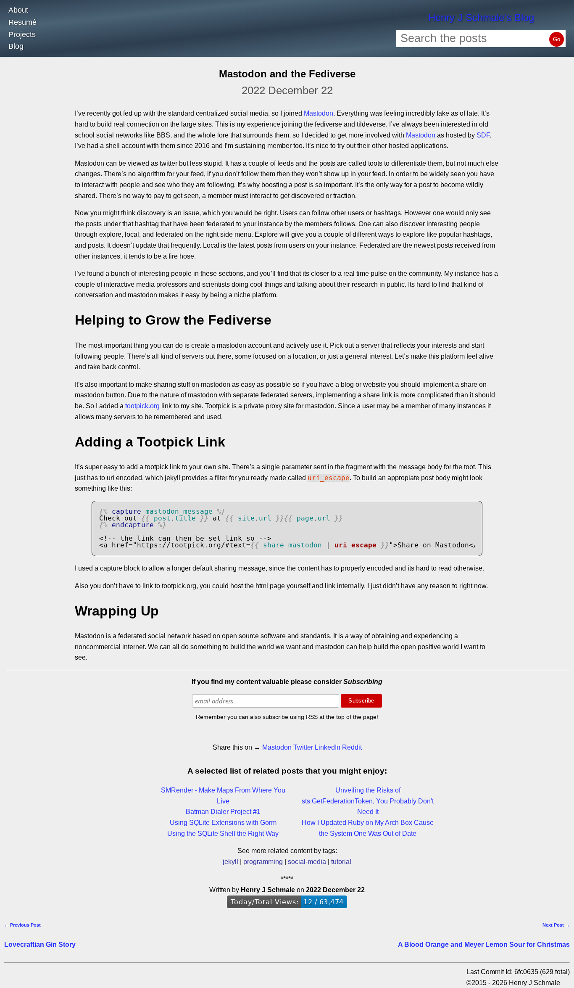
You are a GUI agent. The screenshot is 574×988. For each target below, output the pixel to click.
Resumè (22, 22)
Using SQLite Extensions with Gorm (223, 822)
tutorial (341, 861)
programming (263, 861)
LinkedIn (327, 747)
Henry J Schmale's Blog (481, 17)
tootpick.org (142, 405)
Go (556, 39)
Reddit (352, 747)
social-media (307, 861)
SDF (483, 135)
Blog (16, 46)
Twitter (303, 747)
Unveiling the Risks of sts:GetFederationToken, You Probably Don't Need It (368, 801)
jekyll (230, 861)
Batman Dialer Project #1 (223, 811)
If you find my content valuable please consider (287, 681)
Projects (22, 34)
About (18, 10)
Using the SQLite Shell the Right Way (223, 833)
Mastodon (318, 113)
